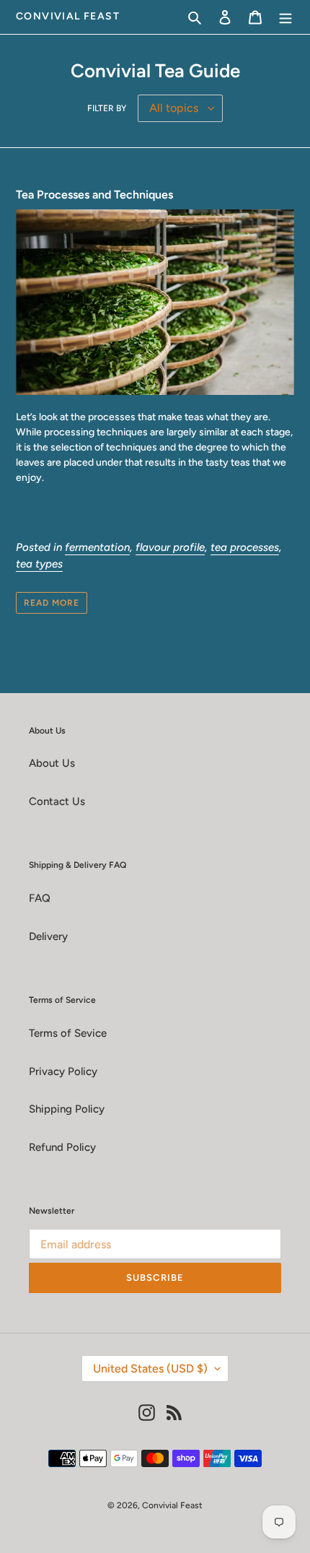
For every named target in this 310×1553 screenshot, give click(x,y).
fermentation (97, 547)
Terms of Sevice (68, 1033)
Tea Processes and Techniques (94, 194)
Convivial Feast (68, 16)
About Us (52, 763)
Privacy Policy (63, 1071)
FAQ (39, 898)
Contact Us (57, 801)
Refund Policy (62, 1147)
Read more (51, 603)
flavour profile (170, 547)
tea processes (245, 547)
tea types (39, 563)
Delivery (48, 936)
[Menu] (285, 16)
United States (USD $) (150, 1368)
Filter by (106, 108)
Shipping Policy (67, 1108)
